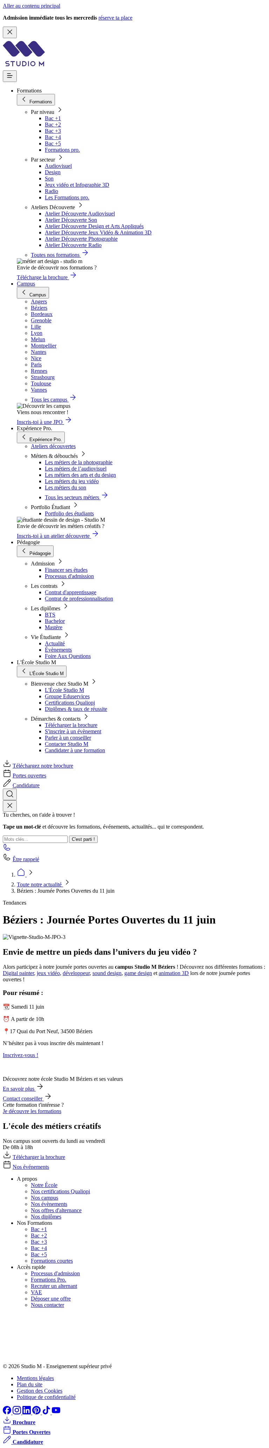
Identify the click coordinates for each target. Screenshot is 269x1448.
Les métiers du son (65, 487)
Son (49, 178)
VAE (36, 1292)
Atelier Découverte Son (71, 220)
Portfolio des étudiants (69, 513)
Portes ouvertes (29, 775)
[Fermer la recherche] (10, 806)
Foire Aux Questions (68, 656)
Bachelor (55, 621)
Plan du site (29, 1384)
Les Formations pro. (67, 197)
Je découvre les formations (32, 1111)
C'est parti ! (83, 839)
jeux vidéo (48, 973)
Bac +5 (53, 143)
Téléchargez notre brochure (43, 766)
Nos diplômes (46, 1217)
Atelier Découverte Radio (73, 245)
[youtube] (56, 1412)
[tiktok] (47, 1412)
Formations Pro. (48, 1280)
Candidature (26, 785)
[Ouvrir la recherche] (10, 794)
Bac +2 (53, 125)
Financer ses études (66, 570)
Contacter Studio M (66, 744)
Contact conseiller (23, 1099)
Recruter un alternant (54, 1286)
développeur (76, 973)
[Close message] (10, 32)
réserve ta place (115, 18)
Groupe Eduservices (67, 696)
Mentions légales (35, 1378)
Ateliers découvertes (53, 446)
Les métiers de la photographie (78, 462)
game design (138, 973)
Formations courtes (52, 1261)
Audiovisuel (58, 166)
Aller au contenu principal (31, 6)
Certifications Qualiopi (70, 703)
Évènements (58, 650)
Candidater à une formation (75, 750)
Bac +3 (53, 131)
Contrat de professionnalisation (79, 599)
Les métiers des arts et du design (80, 475)
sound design (107, 973)
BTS (50, 615)
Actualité (55, 643)
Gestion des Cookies (39, 1391)
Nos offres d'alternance (56, 1210)
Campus (26, 284)
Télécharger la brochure (71, 725)
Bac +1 (53, 118)
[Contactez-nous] (7, 849)
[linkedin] (27, 1412)
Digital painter (18, 973)
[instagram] (17, 1412)
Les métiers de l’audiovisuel (75, 469)
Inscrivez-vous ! (20, 1055)
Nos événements (31, 1167)
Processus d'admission (69, 576)
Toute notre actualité (40, 884)
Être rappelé (26, 859)
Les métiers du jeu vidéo (72, 481)
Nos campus (44, 1198)
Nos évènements (49, 1204)
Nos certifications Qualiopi (60, 1191)
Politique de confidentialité (46, 1397)
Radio (51, 191)
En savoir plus (19, 1089)
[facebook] (8, 1412)
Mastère (53, 627)
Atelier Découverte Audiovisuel (80, 214)
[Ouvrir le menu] (10, 76)
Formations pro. (62, 150)
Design (53, 172)
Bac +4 (53, 137)
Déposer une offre (51, 1299)
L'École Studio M (64, 690)
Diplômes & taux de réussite (76, 709)
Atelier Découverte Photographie (81, 239)
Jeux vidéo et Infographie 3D (77, 185)
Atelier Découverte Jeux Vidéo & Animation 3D (98, 232)
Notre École (44, 1185)
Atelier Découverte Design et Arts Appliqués (94, 226)
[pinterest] (37, 1412)
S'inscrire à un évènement (73, 731)
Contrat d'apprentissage (70, 592)
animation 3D (174, 973)
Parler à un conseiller (68, 738)
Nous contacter (47, 1305)
